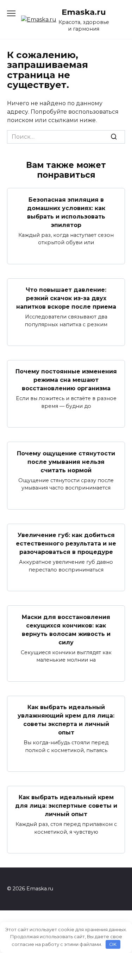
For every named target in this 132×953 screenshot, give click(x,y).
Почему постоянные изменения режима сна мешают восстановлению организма (66, 380)
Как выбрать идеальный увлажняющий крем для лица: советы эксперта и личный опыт (66, 720)
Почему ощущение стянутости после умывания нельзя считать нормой (66, 461)
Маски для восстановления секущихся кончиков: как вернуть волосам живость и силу (66, 629)
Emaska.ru (84, 12)
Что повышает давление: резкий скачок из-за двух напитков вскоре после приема (66, 298)
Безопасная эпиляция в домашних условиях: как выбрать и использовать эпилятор (66, 212)
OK (113, 944)
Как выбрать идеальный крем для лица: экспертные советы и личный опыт (66, 806)
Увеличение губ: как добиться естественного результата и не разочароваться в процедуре (66, 543)
